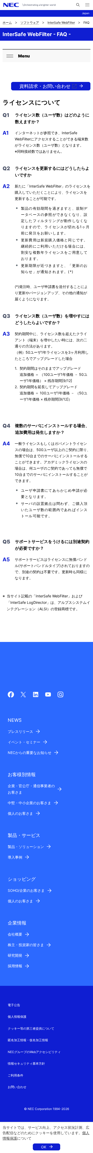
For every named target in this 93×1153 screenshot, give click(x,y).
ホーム (7, 22)
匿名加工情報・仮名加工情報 (28, 1040)
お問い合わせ (17, 1087)
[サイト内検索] (77, 5)
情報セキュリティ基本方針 (26, 1063)
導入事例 (15, 857)
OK (43, 1147)
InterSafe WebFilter (61, 22)
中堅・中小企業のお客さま (29, 803)
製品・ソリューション (26, 846)
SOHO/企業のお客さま (26, 890)
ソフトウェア (29, 22)
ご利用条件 (15, 1075)
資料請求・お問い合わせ (45, 86)
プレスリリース (20, 731)
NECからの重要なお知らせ (29, 752)
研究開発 (15, 955)
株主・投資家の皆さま (26, 945)
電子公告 (14, 1005)
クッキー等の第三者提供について (31, 1028)
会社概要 (15, 934)
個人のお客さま (20, 813)
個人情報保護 (17, 1017)
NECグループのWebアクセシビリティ (34, 1052)
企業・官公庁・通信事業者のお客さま (31, 789)
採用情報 (15, 966)
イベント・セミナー (24, 742)
